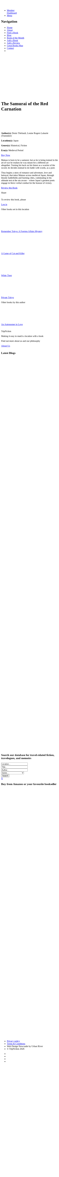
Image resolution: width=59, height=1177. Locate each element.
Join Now (5, 95)
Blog (9, 35)
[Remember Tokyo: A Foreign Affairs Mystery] (8, 226)
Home (9, 27)
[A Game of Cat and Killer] (8, 248)
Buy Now (5, 155)
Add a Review (13, 43)
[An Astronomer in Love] (8, 319)
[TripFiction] (15, 5)
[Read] (8, 128)
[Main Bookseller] (29, 801)
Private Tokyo (7, 297)
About (10, 30)
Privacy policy (13, 1041)
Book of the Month (15, 38)
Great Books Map (15, 45)
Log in (4, 204)
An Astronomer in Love (12, 324)
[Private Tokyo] (8, 292)
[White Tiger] (8, 270)
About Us (5, 346)
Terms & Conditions (16, 1043)
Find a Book (12, 32)
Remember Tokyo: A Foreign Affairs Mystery (21, 231)
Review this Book (9, 188)
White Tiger (6, 275)
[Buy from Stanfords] (12, 1036)
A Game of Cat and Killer (12, 253)
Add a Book (12, 40)
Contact (10, 48)
